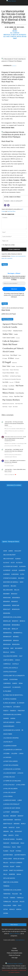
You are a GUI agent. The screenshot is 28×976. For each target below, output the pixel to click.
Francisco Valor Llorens (14, 369)
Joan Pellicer (5, 376)
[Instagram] (10, 921)
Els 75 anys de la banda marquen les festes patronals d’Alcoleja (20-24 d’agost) (14, 423)
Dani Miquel (13, 355)
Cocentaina (18, 337)
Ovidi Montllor (19, 393)
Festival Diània (19, 366)
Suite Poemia (4, 406)
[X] (14, 921)
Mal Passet (19, 386)
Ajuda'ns (4, 308)
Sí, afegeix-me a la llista (9, 245)
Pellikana (11, 396)
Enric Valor (6, 366)
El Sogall (6, 362)
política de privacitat (13, 295)
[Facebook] (5, 921)
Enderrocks (14, 362)
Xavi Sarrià (15, 406)
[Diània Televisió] (14, 3)
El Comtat (14, 33)
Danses (19, 355)
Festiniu (13, 366)
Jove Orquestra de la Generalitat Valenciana (11, 379)
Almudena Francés (17, 330)
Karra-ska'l (11, 382)
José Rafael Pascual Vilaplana (15, 376)
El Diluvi (11, 358)
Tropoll (10, 406)
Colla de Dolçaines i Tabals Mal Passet (10, 342)
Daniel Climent (5, 355)
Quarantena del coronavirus (8, 403)
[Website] (5, 205)
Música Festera (8, 393)
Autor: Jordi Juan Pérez (12, 196)
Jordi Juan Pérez (11, 211)
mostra (14, 65)
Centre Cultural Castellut (8, 337)
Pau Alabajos (5, 396)
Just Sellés (5, 382)
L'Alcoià (17, 382)
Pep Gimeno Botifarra (11, 400)
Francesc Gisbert (5, 369)
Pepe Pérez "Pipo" (18, 396)
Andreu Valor (7, 334)
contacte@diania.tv (20, 940)
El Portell (17, 358)
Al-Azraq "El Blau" (7, 330)
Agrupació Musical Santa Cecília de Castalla (12, 325)
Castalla (16, 334)
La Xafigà (4, 385)
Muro (14, 31)
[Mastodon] (22, 921)
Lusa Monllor (11, 385)
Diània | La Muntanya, (14, 933)
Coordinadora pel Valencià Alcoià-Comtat (12, 350)
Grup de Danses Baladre (8, 372)
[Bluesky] (18, 921)
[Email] (8, 205)
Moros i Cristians (8, 389)
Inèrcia (16, 372)
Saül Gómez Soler (19, 403)
